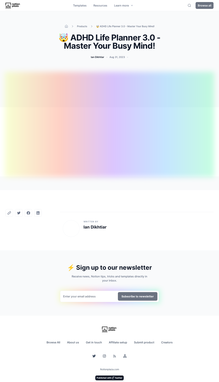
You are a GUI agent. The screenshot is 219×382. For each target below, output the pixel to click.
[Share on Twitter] (19, 213)
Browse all (204, 5)
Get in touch (94, 342)
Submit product (144, 342)
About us (73, 342)
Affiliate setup (118, 342)
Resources (100, 5)
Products (82, 26)
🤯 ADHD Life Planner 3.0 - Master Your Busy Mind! (125, 26)
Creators (167, 342)
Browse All (53, 342)
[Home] (66, 26)
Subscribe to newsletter (137, 296)
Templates (80, 5)
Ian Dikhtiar (97, 57)
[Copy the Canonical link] (9, 213)
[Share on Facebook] (28, 213)
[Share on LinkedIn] (38, 213)
